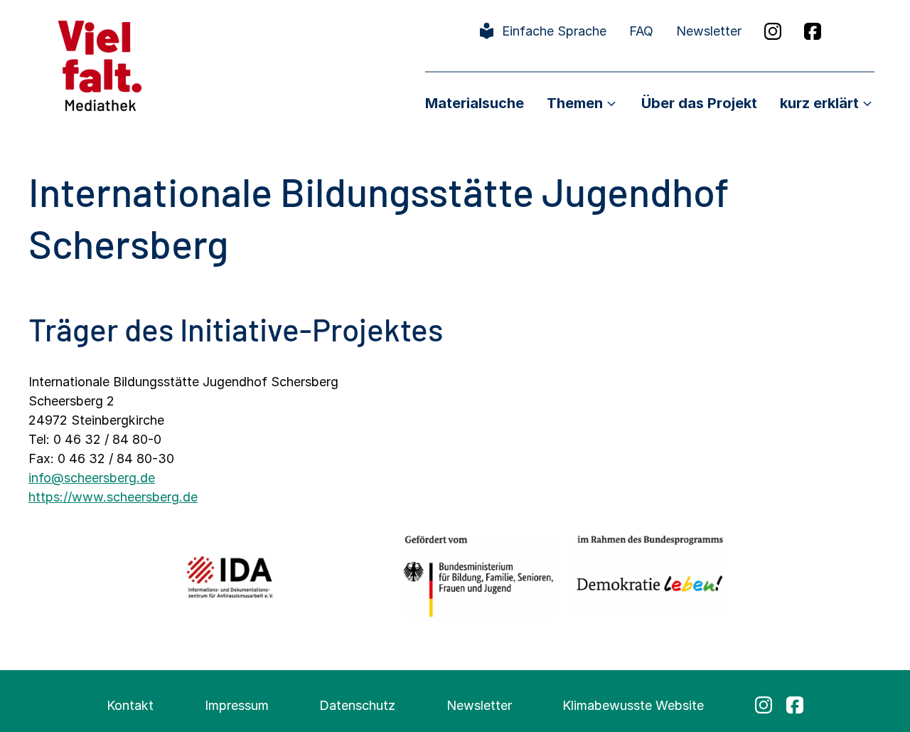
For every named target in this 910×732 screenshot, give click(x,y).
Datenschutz (357, 705)
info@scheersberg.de (91, 477)
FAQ (641, 30)
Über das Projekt (699, 103)
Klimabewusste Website (633, 705)
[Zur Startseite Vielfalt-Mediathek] (100, 64)
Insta (772, 31)
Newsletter (709, 30)
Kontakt (130, 705)
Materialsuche (474, 103)
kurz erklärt (819, 103)
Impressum (237, 705)
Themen (575, 103)
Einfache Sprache (554, 30)
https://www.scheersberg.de (113, 496)
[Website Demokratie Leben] (646, 576)
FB (812, 31)
